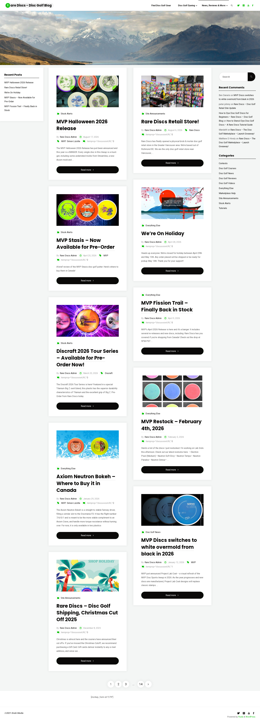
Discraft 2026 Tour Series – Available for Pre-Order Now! (87, 358)
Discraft (108, 373)
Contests (223, 163)
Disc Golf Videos (227, 183)
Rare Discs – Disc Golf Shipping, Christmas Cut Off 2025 (87, 612)
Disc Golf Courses (227, 168)
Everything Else (153, 225)
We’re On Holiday (162, 233)
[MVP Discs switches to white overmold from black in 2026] (172, 510)
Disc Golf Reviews (227, 178)
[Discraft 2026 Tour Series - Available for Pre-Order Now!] (87, 321)
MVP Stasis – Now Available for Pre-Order (85, 243)
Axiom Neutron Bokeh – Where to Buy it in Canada (85, 483)
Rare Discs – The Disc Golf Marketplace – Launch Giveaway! (237, 142)
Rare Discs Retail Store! (170, 121)
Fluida (240, 717)
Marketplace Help (227, 193)
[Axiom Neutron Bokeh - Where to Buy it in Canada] (87, 446)
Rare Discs (194, 130)
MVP (63, 141)
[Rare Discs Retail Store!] (172, 91)
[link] (232, 5)
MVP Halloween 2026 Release (82, 125)
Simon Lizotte (73, 141)
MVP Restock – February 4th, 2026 (171, 425)
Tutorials (223, 208)
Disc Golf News (153, 532)
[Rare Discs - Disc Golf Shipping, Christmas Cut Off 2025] (87, 575)
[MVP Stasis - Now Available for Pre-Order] (87, 210)
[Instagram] (243, 5)
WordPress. (251, 717)
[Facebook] (253, 5)
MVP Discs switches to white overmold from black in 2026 (169, 547)
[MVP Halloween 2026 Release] (87, 91)
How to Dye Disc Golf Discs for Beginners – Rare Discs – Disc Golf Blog (236, 117)
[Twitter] (238, 5)
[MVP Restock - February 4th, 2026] (172, 391)
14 (141, 684)
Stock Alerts (66, 113)
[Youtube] (248, 5)
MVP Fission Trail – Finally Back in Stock (167, 306)
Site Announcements (155, 113)
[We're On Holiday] (172, 203)
